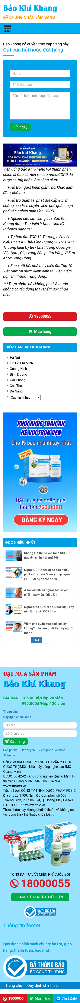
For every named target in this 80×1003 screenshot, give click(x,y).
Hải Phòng (17, 380)
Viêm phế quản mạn (52, 750)
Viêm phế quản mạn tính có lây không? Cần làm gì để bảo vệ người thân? (48, 628)
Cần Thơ (16, 386)
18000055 (45, 883)
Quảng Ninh (18, 369)
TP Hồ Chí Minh (21, 363)
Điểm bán (10, 755)
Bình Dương (18, 374)
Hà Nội (15, 358)
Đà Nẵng (16, 391)
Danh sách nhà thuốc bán (40, 897)
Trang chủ (10, 711)
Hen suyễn (28, 750)
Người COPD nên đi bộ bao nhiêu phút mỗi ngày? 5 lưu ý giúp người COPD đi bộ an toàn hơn (47, 574)
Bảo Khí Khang (30, 7)
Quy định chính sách (17, 717)
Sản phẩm (10, 750)
